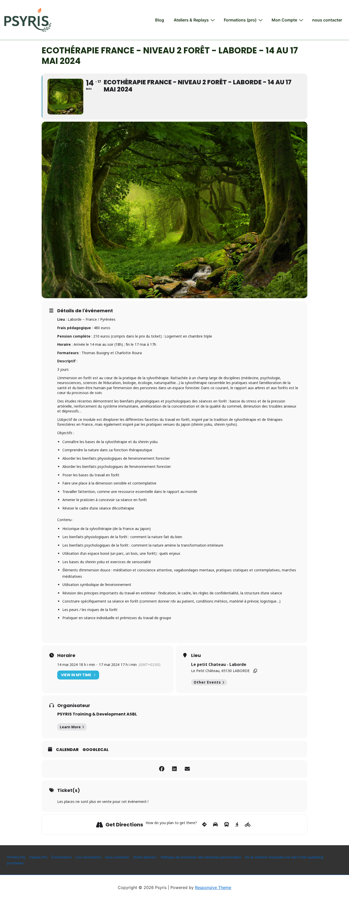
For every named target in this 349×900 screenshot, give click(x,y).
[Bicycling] (247, 824)
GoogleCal (96, 749)
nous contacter (327, 19)
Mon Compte (284, 19)
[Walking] (237, 824)
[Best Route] (204, 824)
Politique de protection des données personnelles (201, 857)
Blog (159, 19)
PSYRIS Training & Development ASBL (97, 714)
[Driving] (215, 824)
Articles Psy (16, 857)
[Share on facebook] (161, 769)
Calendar (67, 749)
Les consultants (88, 857)
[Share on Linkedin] (174, 769)
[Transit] (227, 824)
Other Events (207, 682)
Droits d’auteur (145, 857)
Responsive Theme (213, 887)
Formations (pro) (240, 19)
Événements (62, 857)
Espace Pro (39, 857)
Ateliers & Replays (191, 19)
